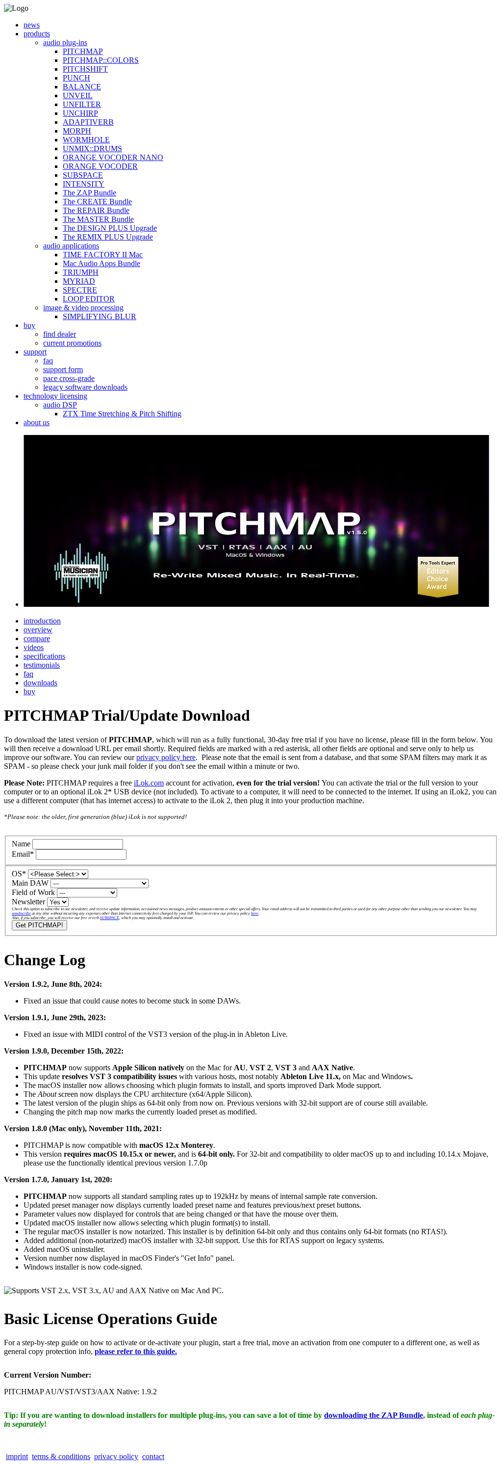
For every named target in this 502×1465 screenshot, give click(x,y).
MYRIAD (79, 281)
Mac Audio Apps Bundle (101, 263)
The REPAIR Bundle (96, 210)
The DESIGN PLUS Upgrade (110, 228)
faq (48, 360)
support (35, 352)
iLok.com (149, 783)
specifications (44, 656)
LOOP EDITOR (89, 299)
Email (23, 854)
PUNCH (76, 78)
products (37, 33)
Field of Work (33, 892)
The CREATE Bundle (97, 201)
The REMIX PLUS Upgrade (108, 237)
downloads (40, 682)
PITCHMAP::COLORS (101, 60)
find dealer (59, 334)
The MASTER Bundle (98, 219)
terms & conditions (61, 1456)
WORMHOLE (86, 140)
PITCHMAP (83, 51)
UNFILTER (82, 104)
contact (153, 1456)
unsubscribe (21, 913)
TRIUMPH (81, 272)
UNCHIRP (80, 113)
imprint (17, 1456)
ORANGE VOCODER (100, 166)
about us (37, 422)
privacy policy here (166, 757)
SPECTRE (80, 290)
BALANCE (82, 86)
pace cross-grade (69, 378)
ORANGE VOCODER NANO (113, 157)
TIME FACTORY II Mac (103, 254)
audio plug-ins (65, 42)
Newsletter (28, 901)
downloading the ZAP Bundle (373, 1415)
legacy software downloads (85, 387)
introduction (42, 621)
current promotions (72, 343)
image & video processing (83, 307)
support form (63, 369)
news (32, 25)
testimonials (42, 665)
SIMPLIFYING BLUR (99, 316)
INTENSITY (83, 184)
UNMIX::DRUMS (92, 148)
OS (19, 873)
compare (37, 638)
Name (21, 844)
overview (38, 629)
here (254, 913)
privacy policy (116, 1456)
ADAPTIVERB (88, 122)
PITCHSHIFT (85, 69)
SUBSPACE (83, 175)
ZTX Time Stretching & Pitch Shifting (122, 413)
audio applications (71, 246)
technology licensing (55, 396)
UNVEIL (78, 95)
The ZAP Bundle (89, 193)
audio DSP (60, 405)
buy (29, 325)
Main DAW (30, 883)
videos (34, 647)
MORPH (77, 131)
